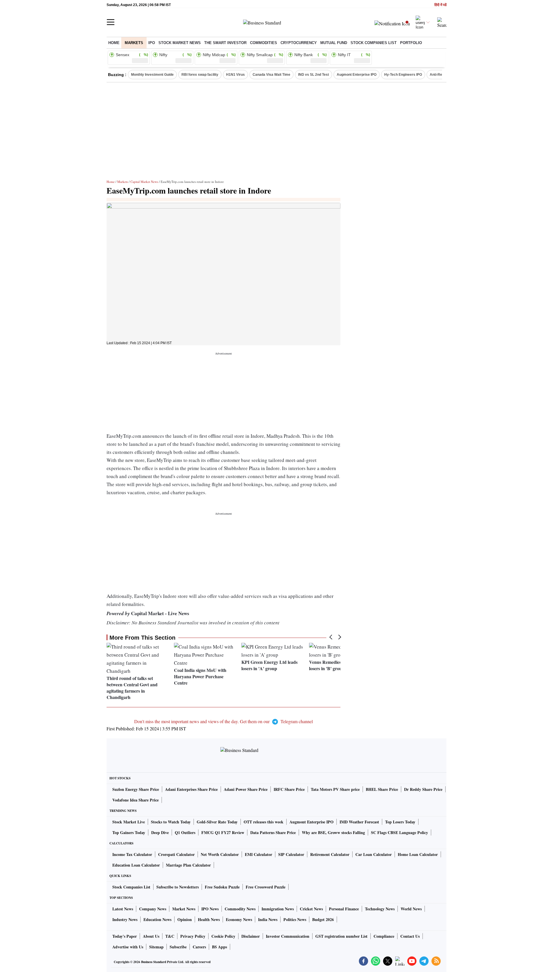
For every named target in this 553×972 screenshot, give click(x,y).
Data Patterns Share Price (273, 832)
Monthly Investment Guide (152, 75)
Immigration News (278, 909)
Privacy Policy (192, 936)
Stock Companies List (131, 887)
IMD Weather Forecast (359, 822)
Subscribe (178, 947)
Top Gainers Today (128, 832)
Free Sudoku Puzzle (222, 887)
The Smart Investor (225, 43)
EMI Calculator (258, 854)
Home (114, 43)
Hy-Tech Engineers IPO (403, 75)
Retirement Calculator (329, 854)
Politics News (294, 919)
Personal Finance (344, 909)
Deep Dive (160, 832)
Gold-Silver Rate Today (217, 822)
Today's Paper (124, 936)
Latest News (122, 909)
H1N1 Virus (235, 75)
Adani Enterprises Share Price (191, 789)
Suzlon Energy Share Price (135, 789)
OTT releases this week (263, 822)
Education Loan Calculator (136, 865)
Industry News (124, 919)
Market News (183, 909)
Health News (209, 919)
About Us (151, 936)
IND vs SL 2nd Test (313, 75)
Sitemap (156, 947)
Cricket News (311, 909)
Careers (199, 947)
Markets (134, 43)
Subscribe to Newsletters (177, 887)
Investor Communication (287, 936)
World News (411, 909)
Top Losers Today (400, 822)
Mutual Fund (333, 43)
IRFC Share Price (289, 789)
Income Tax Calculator (132, 854)
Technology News (380, 909)
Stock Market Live (128, 822)
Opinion (184, 919)
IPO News (210, 909)
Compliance (384, 936)
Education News (157, 919)
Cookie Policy (223, 936)
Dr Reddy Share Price (423, 789)
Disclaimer (250, 936)
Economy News (239, 919)
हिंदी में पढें (440, 5)
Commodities (263, 43)
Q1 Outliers (185, 832)
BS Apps (219, 947)
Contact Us (410, 936)
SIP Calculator (291, 854)
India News (267, 919)
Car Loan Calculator (373, 854)
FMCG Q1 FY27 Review (222, 832)
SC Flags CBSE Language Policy (399, 832)
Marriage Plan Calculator (188, 865)
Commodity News (240, 909)
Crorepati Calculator (176, 854)
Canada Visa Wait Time (271, 75)
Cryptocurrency (299, 43)
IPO (151, 43)
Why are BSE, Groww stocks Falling (333, 832)
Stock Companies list (374, 43)
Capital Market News (144, 181)
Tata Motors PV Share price (335, 789)
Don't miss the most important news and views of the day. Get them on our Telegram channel (223, 721)
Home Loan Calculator (418, 854)
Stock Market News (179, 43)
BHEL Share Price (382, 789)
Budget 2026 (323, 919)
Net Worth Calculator (220, 854)
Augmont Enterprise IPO (356, 75)
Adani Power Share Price (246, 789)
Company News (152, 909)
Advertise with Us (127, 947)
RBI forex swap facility (199, 75)
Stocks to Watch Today (171, 822)
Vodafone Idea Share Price (135, 800)
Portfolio (411, 43)
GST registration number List (341, 936)
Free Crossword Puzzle (265, 887)
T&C (169, 936)
